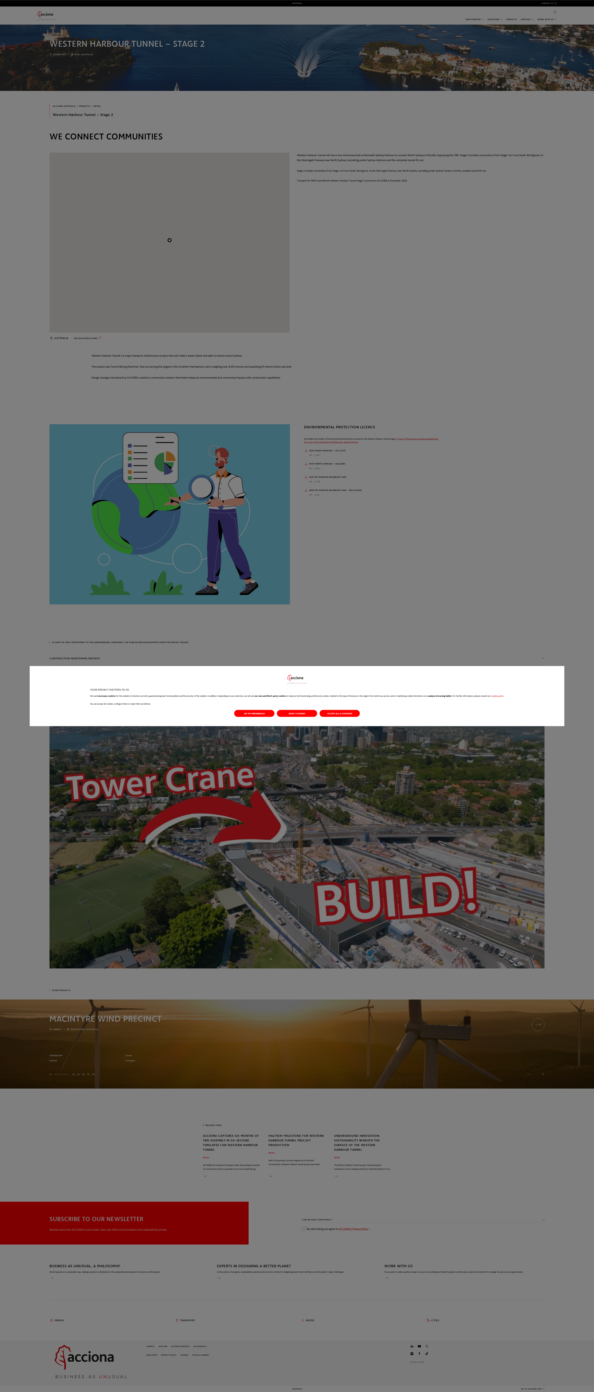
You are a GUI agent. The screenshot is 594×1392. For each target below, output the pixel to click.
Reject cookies (297, 713)
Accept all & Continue (339, 713)
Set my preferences (254, 713)
